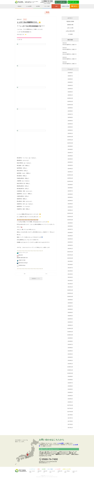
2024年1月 (70, 171)
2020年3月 (70, 318)
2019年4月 (70, 354)
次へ (47, 273)
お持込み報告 (69, 31)
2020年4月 (70, 315)
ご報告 (56, 6)
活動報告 (69, 24)
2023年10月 (70, 181)
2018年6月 (70, 386)
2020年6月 (70, 309)
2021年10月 (70, 258)
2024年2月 (70, 168)
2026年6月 (70, 79)
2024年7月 (70, 152)
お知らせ (69, 27)
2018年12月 (70, 366)
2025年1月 (70, 133)
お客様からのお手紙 (66, 469)
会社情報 (38, 6)
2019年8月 (70, 341)
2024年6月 (70, 155)
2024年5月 (70, 159)
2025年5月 (70, 120)
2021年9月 (70, 261)
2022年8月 (70, 226)
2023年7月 (70, 191)
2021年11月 (70, 254)
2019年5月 (70, 350)
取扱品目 (19, 6)
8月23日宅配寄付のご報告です (70, 44)
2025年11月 (70, 101)
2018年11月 (70, 370)
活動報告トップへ (36, 278)
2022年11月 (70, 216)
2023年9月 (70, 184)
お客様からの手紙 (65, 6)
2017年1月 (70, 427)
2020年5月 (70, 312)
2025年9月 (70, 107)
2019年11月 (70, 331)
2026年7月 (70, 75)
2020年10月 (70, 296)
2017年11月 (70, 408)
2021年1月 (70, 286)
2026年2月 (70, 91)
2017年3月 (70, 424)
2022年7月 (70, 229)
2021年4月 (70, 277)
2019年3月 (70, 357)
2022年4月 (70, 239)
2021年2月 (70, 283)
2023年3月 (70, 203)
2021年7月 (70, 267)
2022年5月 (70, 235)
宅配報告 (24, 19)
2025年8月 (70, 111)
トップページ (32, 469)
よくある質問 (28, 6)
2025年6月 (70, 117)
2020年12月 (70, 290)
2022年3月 (70, 242)
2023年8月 (70, 187)
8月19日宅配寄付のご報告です (70, 63)
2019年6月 (70, 347)
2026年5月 (70, 82)
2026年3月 (70, 88)
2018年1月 (70, 402)
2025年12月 (70, 98)
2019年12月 (70, 328)
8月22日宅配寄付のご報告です (70, 49)
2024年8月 (70, 149)
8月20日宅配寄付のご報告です (70, 58)
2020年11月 (70, 293)
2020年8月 (70, 302)
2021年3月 (70, 280)
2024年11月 (70, 139)
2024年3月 (70, 165)
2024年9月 (70, 146)
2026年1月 (70, 95)
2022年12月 (70, 213)
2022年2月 (70, 245)
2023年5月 (70, 197)
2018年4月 (70, 392)
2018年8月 (70, 379)
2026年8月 (70, 72)
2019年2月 (70, 360)
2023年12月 (70, 175)
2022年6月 (70, 232)
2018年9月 (70, 376)
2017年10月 (70, 411)
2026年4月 (70, 85)
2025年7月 (70, 114)
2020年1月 (70, 325)
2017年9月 (70, 414)
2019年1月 (70, 363)
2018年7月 (70, 382)
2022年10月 (70, 219)
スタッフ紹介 (47, 6)
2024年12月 (70, 136)
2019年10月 (70, 334)
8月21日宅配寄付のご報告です (70, 54)
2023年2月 (70, 207)
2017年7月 (70, 418)
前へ (25, 273)
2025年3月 (70, 127)
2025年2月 (70, 130)
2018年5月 (70, 389)
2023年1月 (70, 210)
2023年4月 (70, 200)
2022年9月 (70, 223)
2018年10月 (70, 373)
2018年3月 (70, 395)
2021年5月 (70, 274)
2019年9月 (70, 338)
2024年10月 (70, 143)
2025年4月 (70, 123)
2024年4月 (70, 162)
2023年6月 (70, 194)
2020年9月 (70, 299)
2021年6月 (70, 270)
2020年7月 (70, 306)
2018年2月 (70, 398)
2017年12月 (70, 405)
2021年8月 (70, 264)
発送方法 (75, 6)
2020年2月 (70, 322)
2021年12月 (70, 251)
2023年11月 (70, 178)
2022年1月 (70, 248)
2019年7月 (70, 344)
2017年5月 (70, 421)
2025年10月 (70, 104)
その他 (69, 34)
